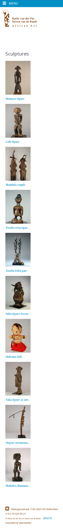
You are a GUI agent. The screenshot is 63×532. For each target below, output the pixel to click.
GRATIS (47, 518)
